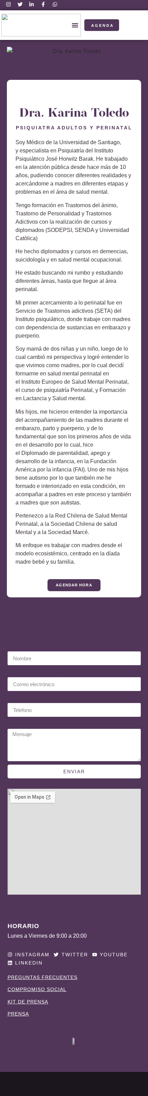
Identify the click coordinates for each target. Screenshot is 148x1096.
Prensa (18, 1014)
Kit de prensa (28, 1001)
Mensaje (20, 722)
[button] (75, 25)
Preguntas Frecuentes (42, 977)
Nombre (19, 645)
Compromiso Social (37, 989)
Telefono (22, 697)
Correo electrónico (39, 671)
